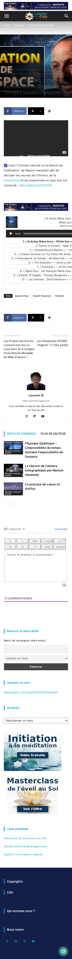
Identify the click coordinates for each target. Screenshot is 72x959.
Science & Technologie (44, 73)
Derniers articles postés (41, 25)
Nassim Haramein (42, 295)
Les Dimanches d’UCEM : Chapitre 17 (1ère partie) (52, 343)
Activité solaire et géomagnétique (25, 846)
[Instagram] (28, 416)
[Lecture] (11, 234)
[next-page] (12, 503)
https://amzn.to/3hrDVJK (35, 185)
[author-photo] (36, 390)
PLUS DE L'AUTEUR (53, 433)
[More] (49, 111)
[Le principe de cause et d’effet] (13, 488)
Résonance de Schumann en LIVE (25, 838)
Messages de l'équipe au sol (18, 73)
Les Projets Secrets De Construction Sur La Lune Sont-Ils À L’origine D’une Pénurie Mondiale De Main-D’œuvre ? (19, 349)
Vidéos (61, 73)
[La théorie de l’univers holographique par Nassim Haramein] (13, 470)
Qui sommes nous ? (21, 911)
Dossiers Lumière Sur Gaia (55, 69)
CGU (10, 892)
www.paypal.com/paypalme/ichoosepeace (31, 692)
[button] (6, 16)
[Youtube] (44, 416)
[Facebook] (7, 941)
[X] (24, 941)
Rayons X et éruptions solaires (23, 854)
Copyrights (15, 881)
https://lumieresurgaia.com (36, 400)
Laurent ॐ (36, 395)
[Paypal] (36, 416)
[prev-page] (6, 503)
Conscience (12, 180)
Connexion (61, 529)
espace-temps (22, 295)
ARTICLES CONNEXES (21, 433)
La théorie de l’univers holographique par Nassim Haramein (44, 470)
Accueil (6, 25)
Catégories (19, 25)
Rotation (59, 295)
